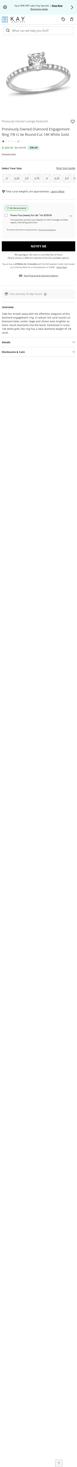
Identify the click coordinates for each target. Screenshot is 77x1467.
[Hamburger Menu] (5, 19)
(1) (18, 141)
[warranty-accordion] (70, 216)
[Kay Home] (18, 19)
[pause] (5, 7)
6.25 (56, 178)
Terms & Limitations (47, 229)
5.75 (36, 178)
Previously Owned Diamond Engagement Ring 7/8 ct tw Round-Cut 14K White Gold (36, 132)
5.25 (16, 178)
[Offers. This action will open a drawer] (63, 19)
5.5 (27, 178)
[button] (72, 7)
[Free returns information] (44, 294)
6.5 (67, 178)
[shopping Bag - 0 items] (73, 21)
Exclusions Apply (9, 154)
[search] (8, 31)
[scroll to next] (74, 178)
